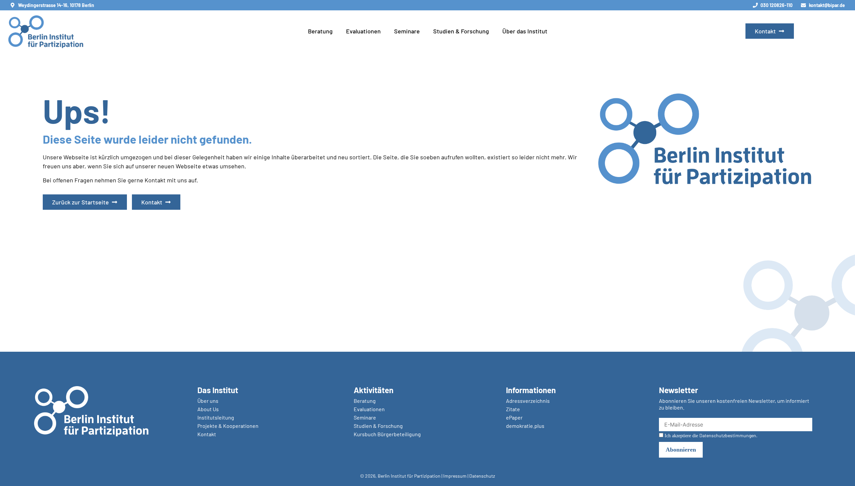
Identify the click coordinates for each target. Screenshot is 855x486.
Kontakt (206, 434)
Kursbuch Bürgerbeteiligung (387, 434)
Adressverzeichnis (528, 400)
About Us (208, 409)
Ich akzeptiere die (710, 435)
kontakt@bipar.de (827, 5)
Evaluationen (363, 31)
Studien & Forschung (461, 31)
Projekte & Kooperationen (228, 426)
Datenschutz (482, 476)
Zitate (513, 409)
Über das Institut (524, 31)
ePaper (514, 417)
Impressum (455, 476)
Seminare (407, 31)
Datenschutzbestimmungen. (728, 435)
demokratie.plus (525, 426)
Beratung (320, 31)
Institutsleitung (215, 417)
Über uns (207, 400)
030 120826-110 (776, 5)
